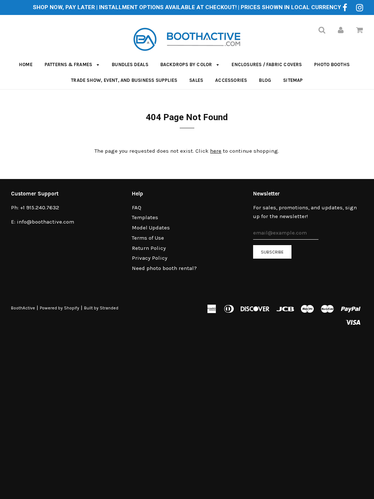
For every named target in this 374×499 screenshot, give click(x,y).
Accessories (231, 80)
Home (26, 64)
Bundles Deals (130, 64)
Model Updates (151, 227)
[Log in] (341, 30)
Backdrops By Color (186, 64)
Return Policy (149, 248)
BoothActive (23, 308)
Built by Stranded (101, 308)
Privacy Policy (149, 258)
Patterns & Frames (69, 64)
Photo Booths (332, 64)
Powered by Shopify (59, 308)
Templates (145, 217)
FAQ (136, 207)
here (215, 151)
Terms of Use (148, 238)
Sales (196, 80)
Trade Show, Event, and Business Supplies (124, 80)
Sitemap (293, 80)
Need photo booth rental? (164, 268)
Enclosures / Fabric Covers (267, 64)
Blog (265, 80)
